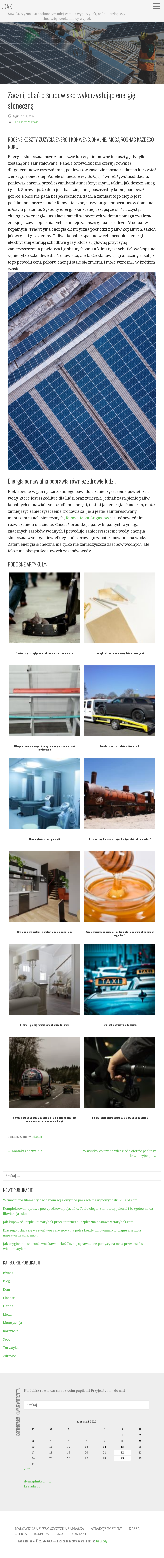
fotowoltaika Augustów (87, 518)
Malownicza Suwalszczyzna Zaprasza (49, 1529)
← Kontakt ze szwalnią (25, 1151)
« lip (27, 1469)
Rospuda (41, 1534)
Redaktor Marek (25, 122)
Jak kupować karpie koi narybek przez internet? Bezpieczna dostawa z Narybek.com (68, 1222)
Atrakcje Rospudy (106, 1529)
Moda (7, 1314)
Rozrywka (10, 1331)
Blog (6, 1281)
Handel (8, 1306)
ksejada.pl (32, 1486)
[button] (158, 6)
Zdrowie (9, 1356)
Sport (7, 1339)
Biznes (37, 1136)
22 (122, 1452)
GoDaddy (101, 1541)
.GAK (7, 6)
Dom (6, 1289)
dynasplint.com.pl (37, 1481)
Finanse (9, 1298)
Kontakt (79, 1534)
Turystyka (11, 1348)
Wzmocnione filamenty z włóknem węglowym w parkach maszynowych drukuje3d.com (70, 1200)
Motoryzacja (12, 1323)
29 (122, 1458)
